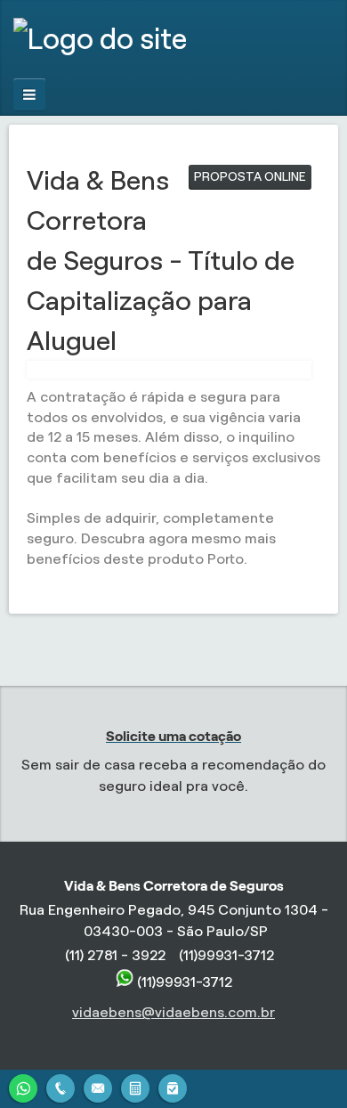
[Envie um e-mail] (98, 1086)
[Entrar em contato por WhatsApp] (23, 1086)
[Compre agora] (172, 1086)
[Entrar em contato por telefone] (60, 1088)
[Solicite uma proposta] (135, 1086)
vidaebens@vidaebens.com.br (173, 1012)
